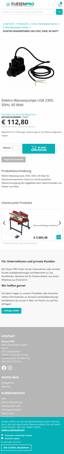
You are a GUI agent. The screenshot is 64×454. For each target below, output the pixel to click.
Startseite (9, 23)
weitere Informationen (13, 430)
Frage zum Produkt (14, 159)
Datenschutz (7, 413)
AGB (3, 398)
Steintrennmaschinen (15, 27)
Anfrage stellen (11, 310)
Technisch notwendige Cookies (18, 435)
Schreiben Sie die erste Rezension (18, 114)
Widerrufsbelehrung (11, 402)
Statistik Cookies (12, 438)
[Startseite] (23, 4)
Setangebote (7, 382)
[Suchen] (59, 12)
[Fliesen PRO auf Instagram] (10, 368)
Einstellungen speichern (11, 442)
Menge (7, 147)
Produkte (23, 23)
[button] (4, 223)
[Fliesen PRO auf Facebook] (4, 368)
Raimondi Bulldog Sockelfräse (45, 225)
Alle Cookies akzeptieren (16, 447)
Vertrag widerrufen (11, 405)
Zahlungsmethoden (11, 409)
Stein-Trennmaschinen (44, 23)
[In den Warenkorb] (58, 237)
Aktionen (6, 386)
